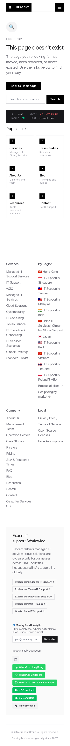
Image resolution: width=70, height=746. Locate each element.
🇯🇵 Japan (44, 336)
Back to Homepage (24, 85)
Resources (13, 483)
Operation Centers (18, 435)
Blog (9, 477)
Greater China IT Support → (30, 611)
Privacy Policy (47, 418)
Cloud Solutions (16, 305)
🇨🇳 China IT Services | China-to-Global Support (50, 325)
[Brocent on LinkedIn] (15, 659)
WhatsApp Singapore (30, 674)
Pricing (10, 453)
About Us (12, 418)
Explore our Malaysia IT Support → (33, 596)
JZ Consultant (26, 690)
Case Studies (15, 441)
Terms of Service (49, 424)
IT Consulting (15, 318)
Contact (11, 495)
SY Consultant (26, 697)
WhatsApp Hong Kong (31, 667)
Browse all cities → (50, 386)
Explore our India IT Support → (31, 603)
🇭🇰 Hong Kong (48, 272)
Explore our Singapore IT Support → (34, 582)
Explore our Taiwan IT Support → (32, 589)
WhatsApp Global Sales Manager (37, 682)
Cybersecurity (15, 312)
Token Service (16, 324)
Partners (11, 447)
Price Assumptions (50, 441)
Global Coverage (17, 352)
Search (55, 99)
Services (12, 264)
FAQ (9, 470)
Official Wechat (27, 705)
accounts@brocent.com (26, 650)
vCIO (9, 289)
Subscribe (49, 639)
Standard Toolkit (17, 358)
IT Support (13, 282)
